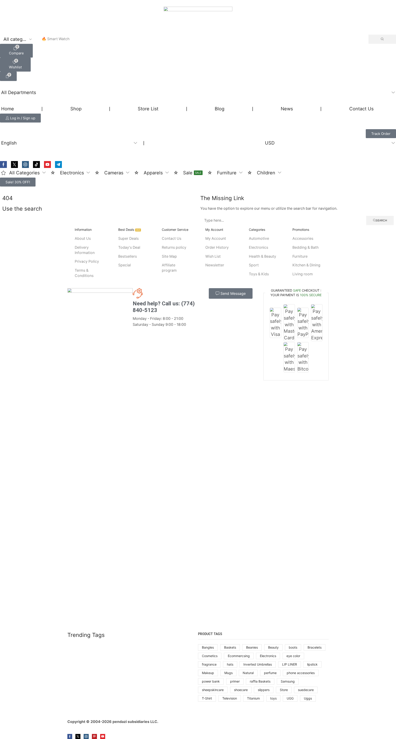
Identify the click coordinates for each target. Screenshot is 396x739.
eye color (293, 656)
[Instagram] (25, 164)
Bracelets (315, 647)
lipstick (312, 664)
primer (235, 681)
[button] (16, 51)
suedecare (306, 690)
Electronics (268, 656)
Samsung (288, 681)
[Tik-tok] (36, 164)
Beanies (252, 647)
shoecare (241, 690)
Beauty (273, 647)
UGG (290, 698)
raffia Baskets (260, 681)
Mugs (228, 673)
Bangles (208, 647)
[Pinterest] (94, 736)
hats (230, 664)
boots (293, 647)
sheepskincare (213, 690)
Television (229, 698)
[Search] (382, 39)
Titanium (253, 698)
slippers (264, 690)
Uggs (308, 698)
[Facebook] (3, 164)
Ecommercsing (239, 656)
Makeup (208, 673)
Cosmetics (209, 656)
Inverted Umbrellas (257, 664)
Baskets (230, 647)
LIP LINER (289, 664)
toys (273, 698)
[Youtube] (47, 164)
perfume (270, 673)
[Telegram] (58, 164)
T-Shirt (207, 698)
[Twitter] (14, 164)
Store (284, 690)
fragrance (209, 664)
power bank (211, 681)
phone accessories (301, 673)
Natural (248, 673)
